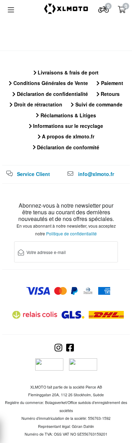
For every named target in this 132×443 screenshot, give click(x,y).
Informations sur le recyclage (67, 125)
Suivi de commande (98, 104)
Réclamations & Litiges (67, 115)
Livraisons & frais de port (67, 72)
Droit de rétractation (37, 104)
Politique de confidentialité (71, 233)
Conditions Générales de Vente (50, 82)
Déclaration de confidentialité (51, 93)
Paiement (111, 82)
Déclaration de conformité (67, 147)
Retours (109, 93)
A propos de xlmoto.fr (67, 136)
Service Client (33, 173)
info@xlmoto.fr (96, 173)
